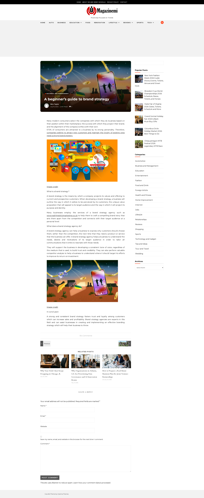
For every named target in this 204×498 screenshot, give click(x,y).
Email (43, 416)
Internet (138, 205)
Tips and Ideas (141, 244)
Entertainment (141, 176)
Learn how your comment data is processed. (92, 483)
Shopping (139, 229)
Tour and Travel (142, 249)
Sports (140, 22)
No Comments (85, 336)
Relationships (141, 220)
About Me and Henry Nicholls (94, 2)
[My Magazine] (102, 11)
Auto (51, 22)
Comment (45, 444)
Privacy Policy (113, 2)
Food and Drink (141, 185)
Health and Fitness (143, 195)
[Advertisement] (99, 41)
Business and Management (146, 166)
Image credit (52, 187)
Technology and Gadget (145, 239)
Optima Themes (63, 494)
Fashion (138, 181)
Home (79, 2)
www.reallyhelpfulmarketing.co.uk (62, 216)
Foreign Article (141, 190)
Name (43, 406)
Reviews (127, 22)
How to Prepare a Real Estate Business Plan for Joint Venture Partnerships (115, 374)
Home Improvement (144, 200)
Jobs (137, 210)
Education (74, 22)
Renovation (99, 22)
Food (88, 22)
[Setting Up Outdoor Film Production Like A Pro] (126, 343)
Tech (149, 22)
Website (43, 426)
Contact (123, 2)
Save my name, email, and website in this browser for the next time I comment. (71, 439)
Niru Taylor (54, 104)
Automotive (140, 161)
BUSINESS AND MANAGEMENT (58, 93)
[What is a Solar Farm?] (45, 343)
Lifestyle (113, 22)
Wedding (139, 254)
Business (62, 22)
